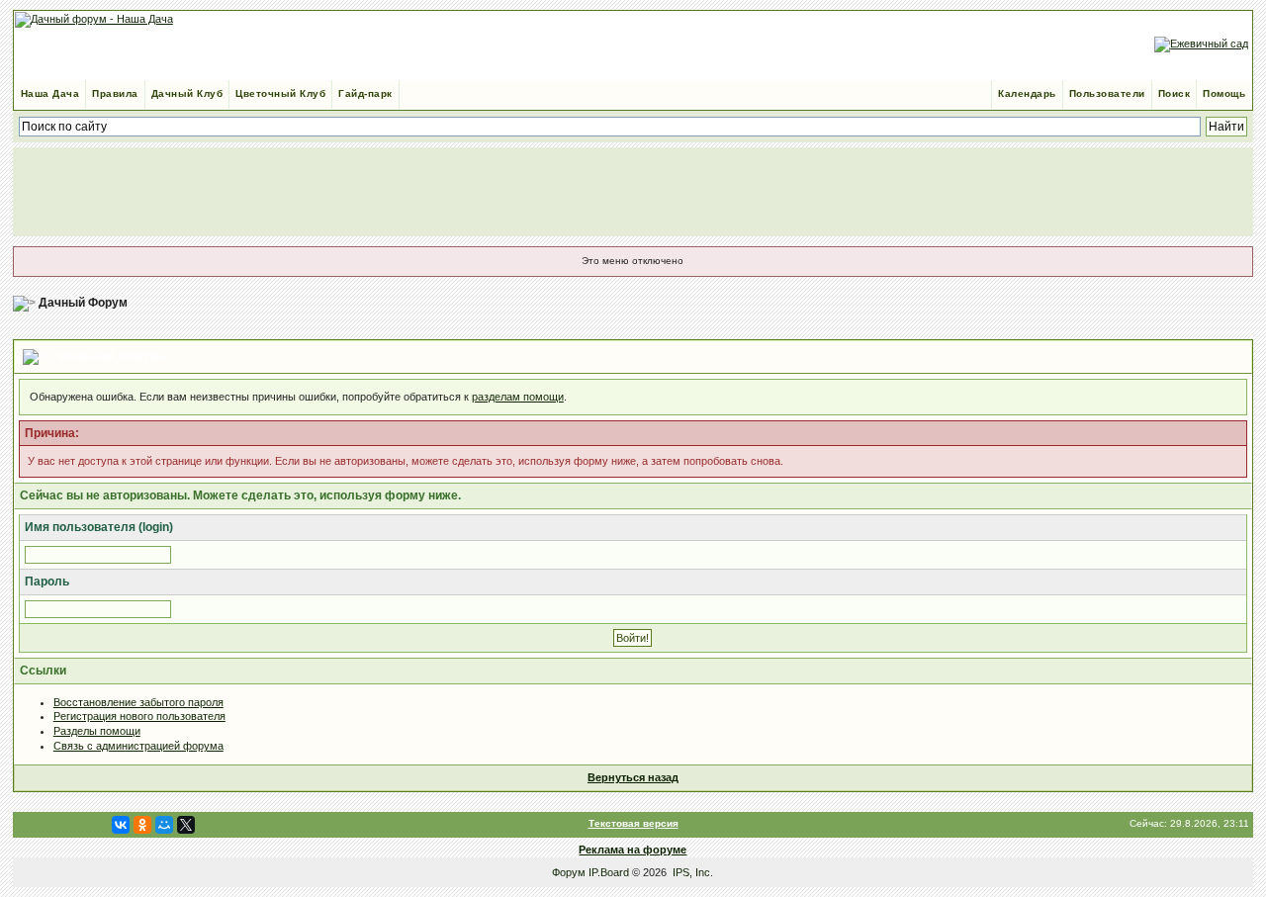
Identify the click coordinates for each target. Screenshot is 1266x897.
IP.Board (608, 872)
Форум (569, 872)
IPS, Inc (691, 872)
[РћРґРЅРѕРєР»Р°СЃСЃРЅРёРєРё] (142, 825)
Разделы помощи (96, 731)
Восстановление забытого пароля (138, 702)
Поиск (1174, 93)
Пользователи (1107, 93)
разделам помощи (518, 397)
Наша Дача (50, 93)
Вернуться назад (633, 777)
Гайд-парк (365, 93)
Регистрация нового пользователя (139, 716)
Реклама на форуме (632, 849)
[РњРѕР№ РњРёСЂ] (164, 825)
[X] (186, 825)
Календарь (1027, 93)
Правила (115, 93)
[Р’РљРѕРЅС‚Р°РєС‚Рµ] (121, 825)
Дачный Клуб (187, 93)
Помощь (1224, 93)
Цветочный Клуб (280, 93)
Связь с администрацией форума (138, 746)
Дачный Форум (83, 303)
